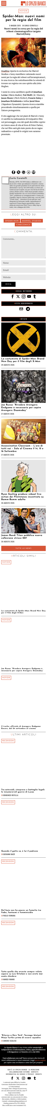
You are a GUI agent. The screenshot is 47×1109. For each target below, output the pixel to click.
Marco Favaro (9, 979)
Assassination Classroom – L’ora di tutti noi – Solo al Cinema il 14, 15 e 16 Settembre (22, 449)
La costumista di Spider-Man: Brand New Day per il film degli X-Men (22, 360)
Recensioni (8, 741)
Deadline (5, 71)
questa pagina (40, 1060)
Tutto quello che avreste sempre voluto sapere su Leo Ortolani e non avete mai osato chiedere (22, 974)
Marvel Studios (31, 221)
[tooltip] (13, 172)
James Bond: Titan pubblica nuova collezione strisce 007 (21, 536)
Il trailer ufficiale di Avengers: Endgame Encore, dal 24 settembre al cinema (21, 727)
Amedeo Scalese (10, 1040)
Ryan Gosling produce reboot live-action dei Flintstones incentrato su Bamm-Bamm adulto (22, 497)
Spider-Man (12, 221)
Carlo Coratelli (31, 25)
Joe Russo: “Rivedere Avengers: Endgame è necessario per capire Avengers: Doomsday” (21, 408)
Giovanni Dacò (9, 854)
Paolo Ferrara (9, 915)
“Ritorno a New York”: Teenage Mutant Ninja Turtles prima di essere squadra (21, 1036)
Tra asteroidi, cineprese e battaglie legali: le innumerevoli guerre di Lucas (23, 791)
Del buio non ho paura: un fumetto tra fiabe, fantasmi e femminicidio (21, 911)
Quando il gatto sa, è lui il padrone (19, 851)
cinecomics (23, 225)
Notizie (23, 11)
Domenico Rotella (10, 795)
